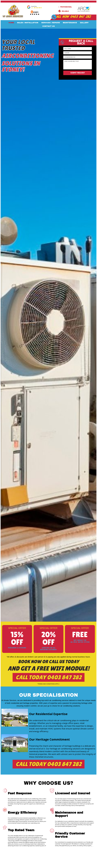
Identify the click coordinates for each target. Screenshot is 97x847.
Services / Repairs (50, 23)
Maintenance (70, 23)
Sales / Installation (27, 23)
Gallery (84, 23)
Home (11, 23)
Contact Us (48, 26)
